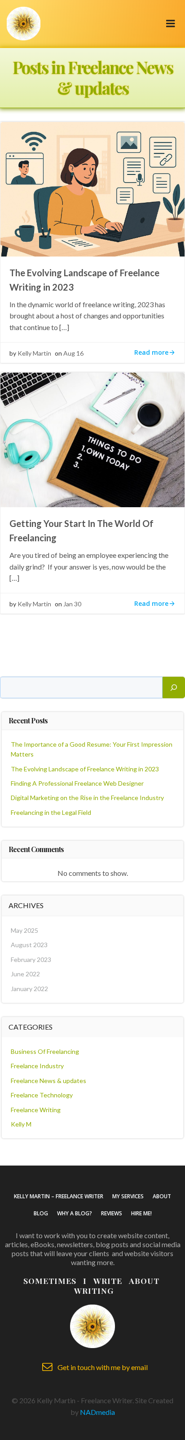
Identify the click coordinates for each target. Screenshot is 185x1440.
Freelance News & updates (48, 1080)
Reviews (111, 1213)
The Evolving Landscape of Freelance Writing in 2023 (85, 769)
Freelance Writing (36, 1110)
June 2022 (25, 974)
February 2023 (31, 959)
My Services (128, 1196)
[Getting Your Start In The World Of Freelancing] (92, 439)
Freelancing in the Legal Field (51, 812)
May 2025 (24, 930)
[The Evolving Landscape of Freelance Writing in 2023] (92, 188)
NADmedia (97, 1412)
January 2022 (29, 988)
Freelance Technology (42, 1095)
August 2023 (29, 944)
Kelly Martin (34, 353)
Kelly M (21, 1124)
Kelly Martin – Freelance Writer (58, 1196)
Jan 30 (72, 604)
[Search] (174, 687)
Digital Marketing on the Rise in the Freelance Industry (87, 797)
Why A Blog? (74, 1213)
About (162, 1196)
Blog (41, 1213)
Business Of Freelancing (45, 1051)
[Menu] (170, 23)
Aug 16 (73, 353)
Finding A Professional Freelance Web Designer (77, 783)
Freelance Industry (37, 1066)
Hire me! (141, 1213)
